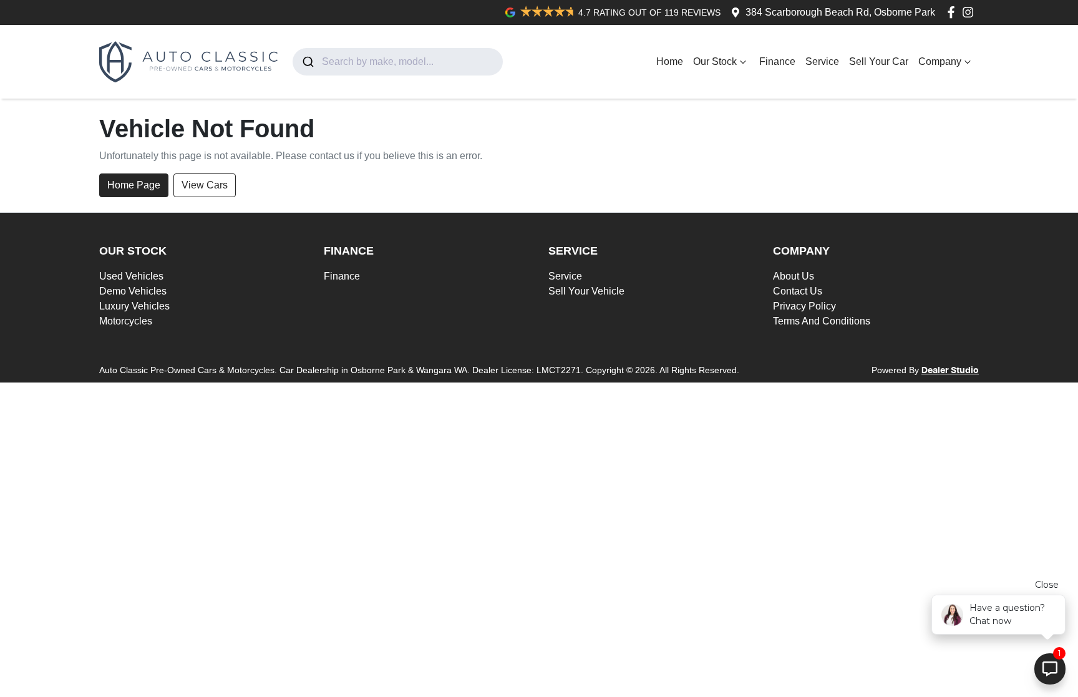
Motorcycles (125, 321)
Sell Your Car (878, 61)
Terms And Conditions (821, 321)
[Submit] (307, 62)
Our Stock (715, 61)
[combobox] (398, 62)
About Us (793, 276)
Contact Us (797, 291)
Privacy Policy (804, 306)
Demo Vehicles (133, 291)
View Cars (205, 185)
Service (822, 61)
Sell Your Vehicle (586, 291)
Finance (777, 61)
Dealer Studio (950, 370)
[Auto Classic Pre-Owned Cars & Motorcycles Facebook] (953, 12)
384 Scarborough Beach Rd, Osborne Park (840, 12)
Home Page (133, 185)
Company (939, 61)
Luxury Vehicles (134, 306)
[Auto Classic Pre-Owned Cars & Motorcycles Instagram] (970, 12)
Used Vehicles (131, 276)
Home (669, 61)
